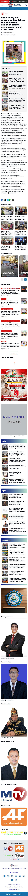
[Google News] (20, 876)
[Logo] (14, 865)
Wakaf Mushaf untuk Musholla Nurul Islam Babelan (15, 474)
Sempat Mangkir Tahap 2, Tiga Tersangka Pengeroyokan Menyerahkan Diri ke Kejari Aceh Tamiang (10, 292)
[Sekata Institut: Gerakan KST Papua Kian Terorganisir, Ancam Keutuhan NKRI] (5, 497)
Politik (8, 9)
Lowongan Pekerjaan (14, 889)
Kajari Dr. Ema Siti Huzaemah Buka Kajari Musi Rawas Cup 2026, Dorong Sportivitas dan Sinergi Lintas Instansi (9, 302)
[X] (5, 200)
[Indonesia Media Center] (14, 5)
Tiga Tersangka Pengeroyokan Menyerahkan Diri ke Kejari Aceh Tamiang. (10, 288)
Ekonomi (20, 9)
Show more (14, 353)
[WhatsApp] (10, 200)
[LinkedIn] (12, 880)
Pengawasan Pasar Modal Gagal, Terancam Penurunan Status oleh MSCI (17, 530)
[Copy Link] (13, 200)
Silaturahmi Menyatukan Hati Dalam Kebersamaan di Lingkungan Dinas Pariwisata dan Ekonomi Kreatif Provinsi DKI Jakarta (17, 467)
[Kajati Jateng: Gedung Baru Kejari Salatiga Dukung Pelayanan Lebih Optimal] (5, 80)
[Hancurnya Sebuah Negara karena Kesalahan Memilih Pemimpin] (5, 524)
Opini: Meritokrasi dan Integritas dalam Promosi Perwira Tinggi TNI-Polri (16, 516)
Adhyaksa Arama (6, 331)
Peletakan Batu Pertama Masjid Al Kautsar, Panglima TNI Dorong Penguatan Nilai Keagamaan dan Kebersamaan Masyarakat (17, 446)
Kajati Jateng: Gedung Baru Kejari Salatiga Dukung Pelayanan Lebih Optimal (17, 80)
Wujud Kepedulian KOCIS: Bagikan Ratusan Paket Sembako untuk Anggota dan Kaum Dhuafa (16, 480)
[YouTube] (16, 876)
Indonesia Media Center (16, 894)
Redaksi (10, 884)
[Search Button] (26, 5)
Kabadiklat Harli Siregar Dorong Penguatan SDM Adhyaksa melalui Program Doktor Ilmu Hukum (10, 313)
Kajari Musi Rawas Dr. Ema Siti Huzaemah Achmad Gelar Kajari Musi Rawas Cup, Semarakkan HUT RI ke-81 (10, 345)
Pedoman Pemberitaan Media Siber (14, 887)
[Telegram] (8, 200)
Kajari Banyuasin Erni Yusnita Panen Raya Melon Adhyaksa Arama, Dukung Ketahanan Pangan (9, 335)
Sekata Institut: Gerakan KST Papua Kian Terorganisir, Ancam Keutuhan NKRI (16, 496)
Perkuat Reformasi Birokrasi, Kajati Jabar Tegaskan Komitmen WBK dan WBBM (17, 86)
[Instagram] (12, 876)
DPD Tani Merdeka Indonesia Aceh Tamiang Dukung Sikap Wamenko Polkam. (9, 321)
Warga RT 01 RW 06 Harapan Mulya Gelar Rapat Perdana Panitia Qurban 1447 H (17, 460)
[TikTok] (23, 876)
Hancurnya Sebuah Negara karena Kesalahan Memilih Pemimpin (17, 523)
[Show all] (25, 441)
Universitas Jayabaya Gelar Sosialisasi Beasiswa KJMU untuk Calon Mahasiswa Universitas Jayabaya (17, 566)
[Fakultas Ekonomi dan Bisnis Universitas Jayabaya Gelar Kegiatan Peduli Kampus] (5, 580)
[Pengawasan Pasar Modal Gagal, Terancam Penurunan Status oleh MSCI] (5, 531)
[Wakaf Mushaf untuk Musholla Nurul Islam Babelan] (5, 474)
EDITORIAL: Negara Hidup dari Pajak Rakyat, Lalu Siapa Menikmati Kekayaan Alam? (17, 510)
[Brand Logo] (8, 848)
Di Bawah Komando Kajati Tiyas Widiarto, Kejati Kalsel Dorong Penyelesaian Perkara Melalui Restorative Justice (17, 100)
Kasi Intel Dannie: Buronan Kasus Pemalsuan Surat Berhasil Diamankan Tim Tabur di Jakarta (21, 218)
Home (2, 9)
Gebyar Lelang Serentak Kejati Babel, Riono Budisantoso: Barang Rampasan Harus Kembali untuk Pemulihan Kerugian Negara (16, 73)
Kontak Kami (16, 884)
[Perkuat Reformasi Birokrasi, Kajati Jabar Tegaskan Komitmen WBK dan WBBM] (5, 87)
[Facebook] (2, 200)
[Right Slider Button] (26, 8)
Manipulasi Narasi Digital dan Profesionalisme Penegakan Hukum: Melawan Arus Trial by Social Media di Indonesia (16, 503)
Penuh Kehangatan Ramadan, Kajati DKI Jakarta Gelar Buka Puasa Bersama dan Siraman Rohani (16, 93)
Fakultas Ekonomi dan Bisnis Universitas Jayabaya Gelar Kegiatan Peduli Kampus (17, 580)
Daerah (4, 299)
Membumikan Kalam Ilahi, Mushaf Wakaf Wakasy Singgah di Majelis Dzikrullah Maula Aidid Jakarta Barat (17, 453)
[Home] (2, 13)
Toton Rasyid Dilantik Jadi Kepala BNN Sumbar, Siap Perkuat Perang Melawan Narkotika (20, 248)
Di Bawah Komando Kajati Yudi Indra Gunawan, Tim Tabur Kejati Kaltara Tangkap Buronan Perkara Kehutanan (16, 107)
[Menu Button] (2, 5)
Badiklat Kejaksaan (7, 309)
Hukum (13, 9)
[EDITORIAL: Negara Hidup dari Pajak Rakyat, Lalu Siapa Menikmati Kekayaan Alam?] (5, 510)
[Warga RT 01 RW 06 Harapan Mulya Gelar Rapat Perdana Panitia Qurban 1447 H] (5, 461)
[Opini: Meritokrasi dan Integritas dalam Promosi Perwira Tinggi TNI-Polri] (5, 517)
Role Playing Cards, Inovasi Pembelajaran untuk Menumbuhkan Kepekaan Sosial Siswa (17, 545)
